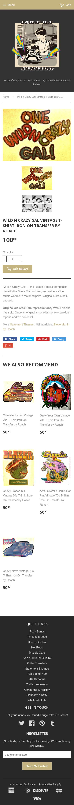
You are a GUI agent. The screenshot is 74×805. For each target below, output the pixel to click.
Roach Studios (37, 642)
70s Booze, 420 (37, 673)
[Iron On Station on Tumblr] (52, 724)
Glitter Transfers (37, 663)
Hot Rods (37, 647)
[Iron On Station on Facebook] (32, 724)
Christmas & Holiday (37, 689)
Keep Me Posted (37, 766)
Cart (68, 5)
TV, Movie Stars (37, 637)
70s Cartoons (37, 679)
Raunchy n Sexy (37, 695)
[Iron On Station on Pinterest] (42, 724)
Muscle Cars (37, 652)
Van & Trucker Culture (37, 658)
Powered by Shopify (50, 784)
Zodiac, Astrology (37, 684)
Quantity (8, 252)
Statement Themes (22, 324)
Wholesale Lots (37, 700)
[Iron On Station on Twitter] (21, 724)
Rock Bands (37, 631)
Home (6, 96)
